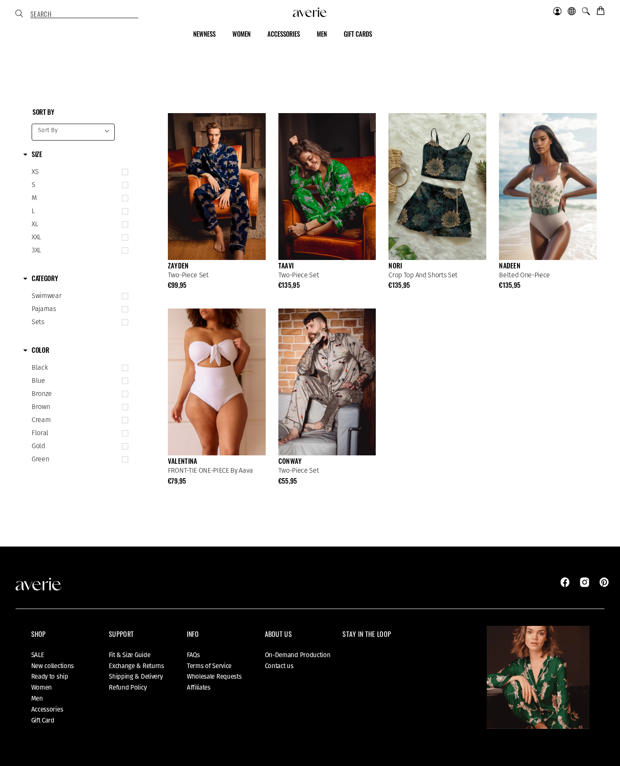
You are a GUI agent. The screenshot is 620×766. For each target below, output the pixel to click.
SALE (37, 655)
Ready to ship (49, 676)
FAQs (193, 655)
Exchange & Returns (136, 666)
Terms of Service (209, 666)
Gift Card (42, 720)
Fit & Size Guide (129, 655)
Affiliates (198, 687)
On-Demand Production (298, 655)
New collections (52, 666)
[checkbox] (78, 172)
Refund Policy (127, 687)
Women (41, 687)
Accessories (47, 709)
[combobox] (84, 14)
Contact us (279, 666)
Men (37, 698)
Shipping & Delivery (135, 676)
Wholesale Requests (214, 676)
